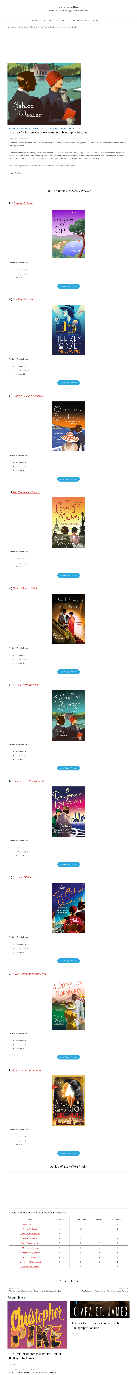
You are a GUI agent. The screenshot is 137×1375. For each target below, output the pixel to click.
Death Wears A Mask (25, 588)
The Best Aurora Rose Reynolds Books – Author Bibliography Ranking (35, 1291)
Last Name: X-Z (78, 128)
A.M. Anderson (25, 138)
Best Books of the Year (54, 20)
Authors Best (13, 128)
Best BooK (33, 20)
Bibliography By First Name (29, 128)
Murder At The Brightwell (28, 396)
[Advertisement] (68, 47)
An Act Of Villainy (23, 877)
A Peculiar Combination (26, 1070)
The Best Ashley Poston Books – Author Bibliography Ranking (105, 1291)
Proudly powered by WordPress (19, 1372)
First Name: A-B (65, 128)
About (96, 20)
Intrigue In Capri (23, 203)
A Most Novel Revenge (26, 685)
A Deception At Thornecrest (29, 974)
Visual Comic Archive (79, 20)
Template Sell (51, 1372)
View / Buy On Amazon (68, 286)
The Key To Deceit (23, 299)
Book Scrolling (68, 7)
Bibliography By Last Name (49, 128)
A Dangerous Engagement (28, 781)
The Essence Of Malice (26, 492)
